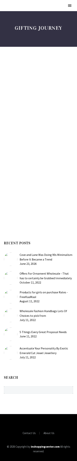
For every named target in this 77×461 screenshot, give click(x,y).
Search (69, 389)
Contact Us (29, 433)
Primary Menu (69, 5)
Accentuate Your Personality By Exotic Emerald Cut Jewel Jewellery (44, 350)
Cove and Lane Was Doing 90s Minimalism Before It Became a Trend (46, 257)
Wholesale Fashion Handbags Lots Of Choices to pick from (43, 313)
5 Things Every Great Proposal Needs (43, 332)
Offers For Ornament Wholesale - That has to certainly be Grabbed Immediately (46, 276)
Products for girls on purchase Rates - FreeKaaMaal (44, 294)
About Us (49, 433)
